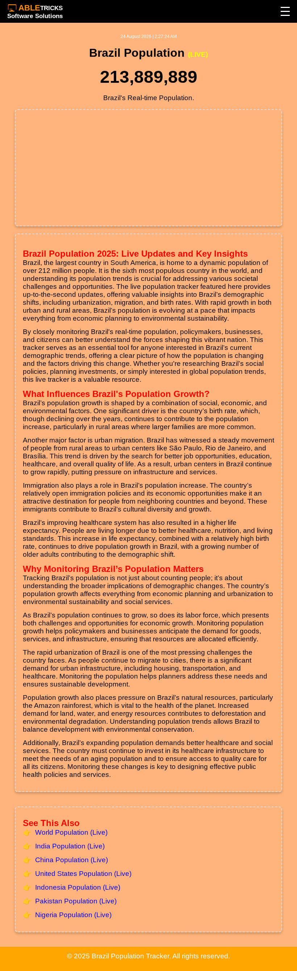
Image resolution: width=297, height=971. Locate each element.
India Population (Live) (70, 846)
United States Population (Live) (83, 873)
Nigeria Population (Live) (73, 915)
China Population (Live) (71, 860)
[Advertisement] (148, 167)
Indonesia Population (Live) (77, 887)
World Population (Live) (71, 832)
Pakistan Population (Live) (76, 901)
